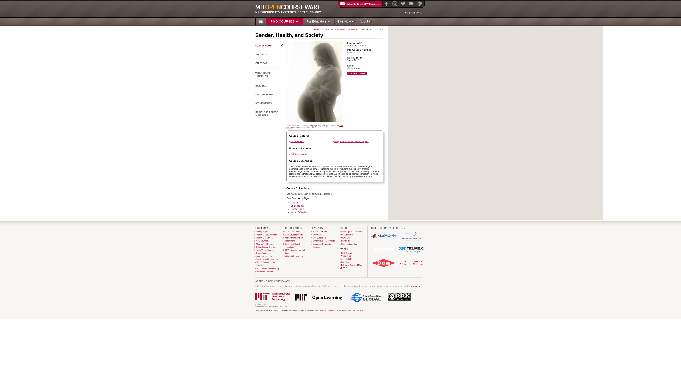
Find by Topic (262, 232)
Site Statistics (347, 235)
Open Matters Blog (349, 244)
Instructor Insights (264, 74)
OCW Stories (347, 238)
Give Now (344, 21)
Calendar (261, 63)
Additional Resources (293, 256)
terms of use (357, 311)
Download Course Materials (266, 113)
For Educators (316, 21)
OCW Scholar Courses (266, 247)
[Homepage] (261, 21)
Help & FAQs (346, 253)
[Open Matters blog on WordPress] (419, 6)
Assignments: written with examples (351, 141)
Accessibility (346, 259)
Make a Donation (320, 232)
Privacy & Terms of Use (351, 265)
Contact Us (416, 13)
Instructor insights (298, 154)
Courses (325, 29)
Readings (261, 85)
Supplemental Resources (267, 259)
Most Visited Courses (265, 244)
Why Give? (317, 235)
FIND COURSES (282, 21)
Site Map (345, 262)
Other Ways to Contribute (324, 241)
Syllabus (261, 54)
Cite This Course (356, 73)
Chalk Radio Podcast (293, 232)
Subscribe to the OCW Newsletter (364, 4)
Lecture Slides (264, 94)
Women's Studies (299, 212)
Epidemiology (297, 206)
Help (406, 13)
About (364, 21)
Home (316, 29)
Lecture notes (297, 141)
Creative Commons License (331, 311)
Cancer (294, 202)
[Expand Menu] (256, 73)
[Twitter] (403, 6)
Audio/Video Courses (265, 250)
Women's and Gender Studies (344, 29)
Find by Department (264, 238)
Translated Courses (264, 271)
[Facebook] (386, 6)
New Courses (262, 241)
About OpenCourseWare (351, 232)
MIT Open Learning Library (267, 268)
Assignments (263, 103)
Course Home (263, 45)
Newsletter (345, 241)
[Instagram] (394, 6)
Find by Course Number (266, 235)
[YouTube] (411, 6)
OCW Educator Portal (293, 235)
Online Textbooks (263, 253)
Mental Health (297, 209)
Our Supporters (319, 238)
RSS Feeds (346, 268)
